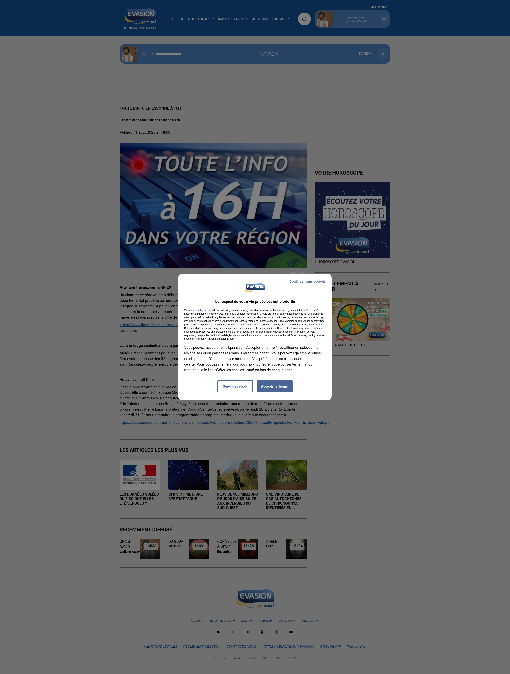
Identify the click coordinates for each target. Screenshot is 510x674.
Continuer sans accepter (308, 281)
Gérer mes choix (235, 386)
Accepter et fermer (275, 386)
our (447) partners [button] (203, 310)
